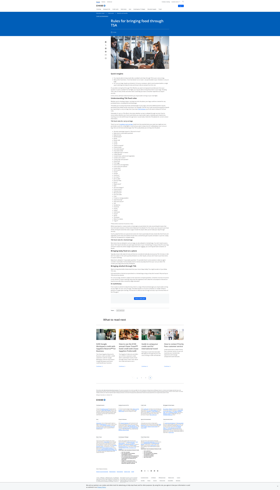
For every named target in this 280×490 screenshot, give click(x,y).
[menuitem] (166, 2)
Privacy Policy (101, 487)
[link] (141, 471)
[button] (277, 486)
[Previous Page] (133, 378)
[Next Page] (150, 378)
